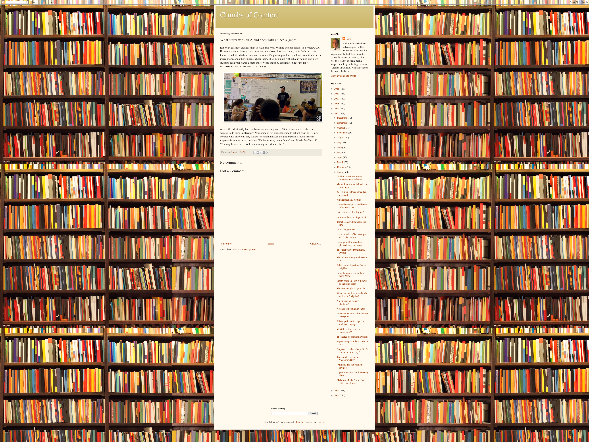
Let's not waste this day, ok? (350, 212)
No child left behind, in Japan (351, 308)
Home (271, 243)
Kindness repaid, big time (349, 199)
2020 (337, 93)
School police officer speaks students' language (350, 322)
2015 (337, 390)
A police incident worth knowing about (352, 374)
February (341, 167)
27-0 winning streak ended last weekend (351, 193)
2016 (337, 113)
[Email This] (254, 152)
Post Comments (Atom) (244, 249)
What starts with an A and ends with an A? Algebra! (352, 294)
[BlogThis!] (257, 152)
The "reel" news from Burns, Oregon (351, 251)
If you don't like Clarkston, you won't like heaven (352, 236)
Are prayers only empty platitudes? (348, 302)
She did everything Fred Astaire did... (352, 259)
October (341, 127)
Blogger (320, 421)
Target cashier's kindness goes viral (351, 223)
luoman (299, 421)
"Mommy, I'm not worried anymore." (349, 366)
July (339, 142)
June (339, 147)
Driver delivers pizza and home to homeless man (352, 206)
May (339, 152)
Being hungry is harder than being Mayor (350, 274)
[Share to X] (260, 152)
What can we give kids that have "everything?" (352, 315)
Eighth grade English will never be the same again (352, 282)
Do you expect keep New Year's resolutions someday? (352, 351)
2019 (337, 98)
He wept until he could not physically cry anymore (349, 243)
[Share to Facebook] (263, 152)
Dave (348, 39)
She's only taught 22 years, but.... (353, 288)
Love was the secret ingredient (351, 217)
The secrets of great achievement (352, 336)
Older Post (315, 243)
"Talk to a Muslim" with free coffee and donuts (350, 381)
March (340, 162)
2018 (337, 103)
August (341, 137)
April (340, 157)
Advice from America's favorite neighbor (352, 267)
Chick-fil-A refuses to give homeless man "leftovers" (350, 178)
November (342, 122)
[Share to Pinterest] (266, 152)
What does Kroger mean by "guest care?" (350, 330)
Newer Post (226, 243)
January (341, 172)
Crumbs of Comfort (249, 14)
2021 (337, 88)
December (342, 117)
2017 (337, 108)
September (342, 132)
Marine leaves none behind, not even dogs (352, 185)
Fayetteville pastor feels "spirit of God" (352, 343)
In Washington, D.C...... (348, 229)
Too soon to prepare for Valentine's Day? (348, 358)
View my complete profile (343, 75)
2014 (337, 395)
